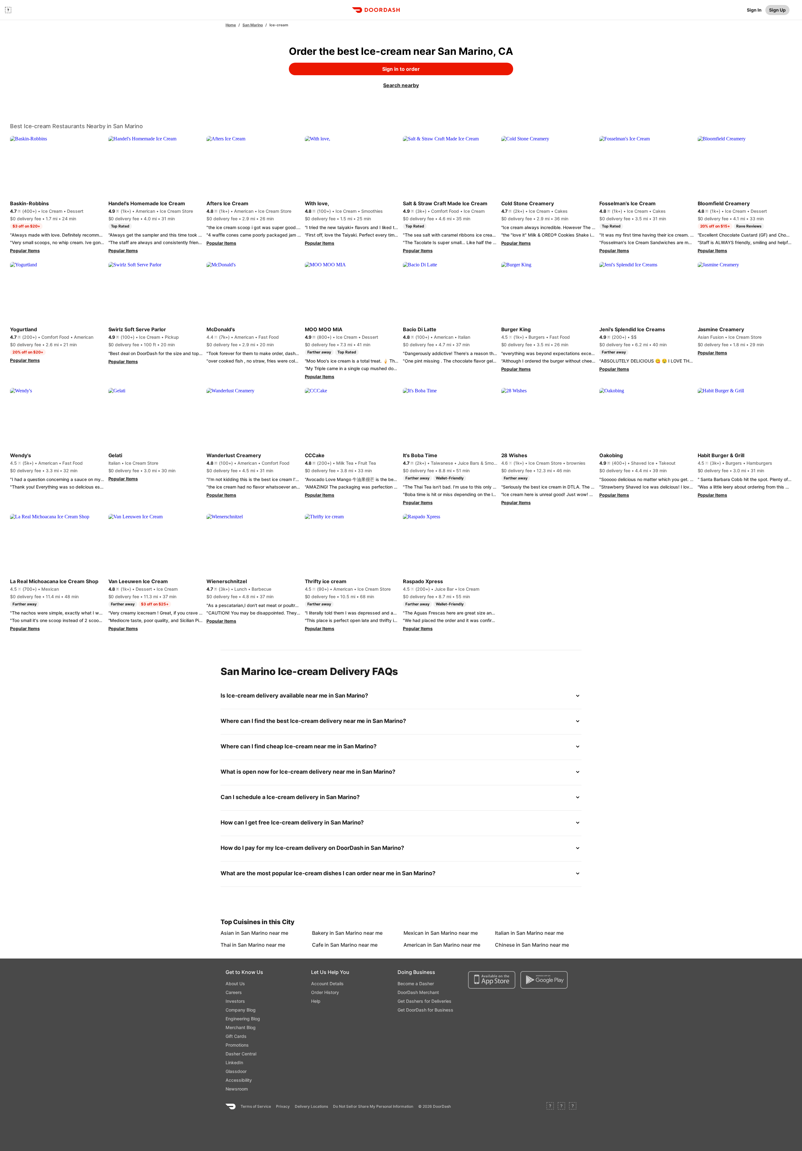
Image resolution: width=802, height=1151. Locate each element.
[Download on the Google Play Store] (544, 980)
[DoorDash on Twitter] (561, 1106)
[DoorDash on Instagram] (572, 1106)
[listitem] (235, 932)
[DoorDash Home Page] (376, 10)
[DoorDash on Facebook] (550, 1106)
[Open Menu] (8, 10)
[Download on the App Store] (491, 980)
